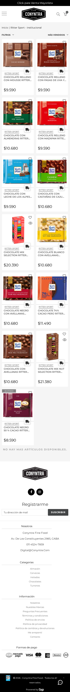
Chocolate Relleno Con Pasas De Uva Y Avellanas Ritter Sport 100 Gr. (51, 78)
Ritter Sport (12, 73)
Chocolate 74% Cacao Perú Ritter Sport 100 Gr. (50, 312)
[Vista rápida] (30, 48)
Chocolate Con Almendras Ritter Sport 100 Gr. (16, 137)
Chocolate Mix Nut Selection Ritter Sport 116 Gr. (51, 370)
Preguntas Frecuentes (35, 611)
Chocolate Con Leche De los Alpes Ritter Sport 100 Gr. (17, 195)
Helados (35, 577)
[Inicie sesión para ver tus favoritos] (30, 42)
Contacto (35, 636)
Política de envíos (35, 619)
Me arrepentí (35, 632)
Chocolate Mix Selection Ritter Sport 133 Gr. (15, 253)
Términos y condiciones (35, 615)
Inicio (5, 27)
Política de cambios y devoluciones (35, 628)
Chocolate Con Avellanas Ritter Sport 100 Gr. (15, 370)
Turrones (35, 585)
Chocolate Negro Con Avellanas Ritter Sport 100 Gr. (17, 312)
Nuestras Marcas (35, 607)
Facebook (31, 492)
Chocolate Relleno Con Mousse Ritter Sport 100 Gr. (17, 78)
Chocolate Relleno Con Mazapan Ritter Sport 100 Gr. (51, 137)
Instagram (39, 492)
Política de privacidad (35, 624)
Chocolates (35, 581)
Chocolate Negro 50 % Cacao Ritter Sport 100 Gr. (16, 429)
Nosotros (35, 602)
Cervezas (35, 573)
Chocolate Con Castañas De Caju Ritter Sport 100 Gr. (51, 195)
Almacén (35, 568)
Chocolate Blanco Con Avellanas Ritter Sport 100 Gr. (51, 253)
